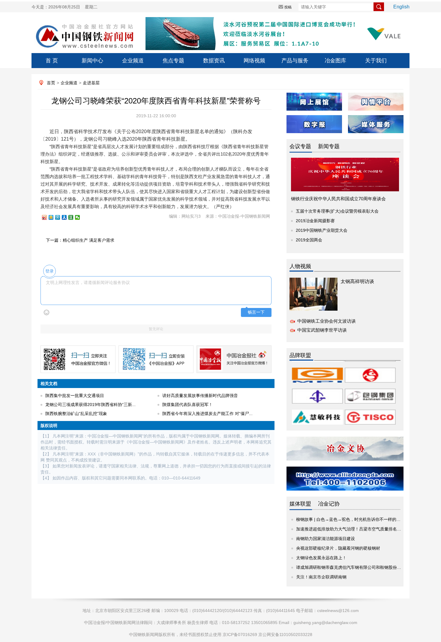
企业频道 (133, 61)
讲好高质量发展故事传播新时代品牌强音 (200, 395)
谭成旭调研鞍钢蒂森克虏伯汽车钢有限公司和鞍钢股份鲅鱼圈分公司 (359, 567)
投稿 (288, 7)
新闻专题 (329, 146)
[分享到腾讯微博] (60, 217)
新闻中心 (92, 61)
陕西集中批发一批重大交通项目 (74, 395)
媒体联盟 (300, 504)
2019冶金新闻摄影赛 (315, 220)
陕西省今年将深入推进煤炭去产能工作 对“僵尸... (207, 413)
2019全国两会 (309, 239)
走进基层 (91, 82)
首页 (51, 82)
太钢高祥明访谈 (357, 281)
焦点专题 (173, 61)
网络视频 (254, 61)
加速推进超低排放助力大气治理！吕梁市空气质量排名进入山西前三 (359, 529)
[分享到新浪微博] (47, 217)
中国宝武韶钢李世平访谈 (322, 330)
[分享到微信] (80, 217)
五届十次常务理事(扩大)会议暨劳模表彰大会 (337, 211)
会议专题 (300, 146)
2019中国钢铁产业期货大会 (321, 230)
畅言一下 (256, 312)
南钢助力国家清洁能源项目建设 (325, 538)
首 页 (52, 61)
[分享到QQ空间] (54, 217)
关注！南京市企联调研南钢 (321, 577)
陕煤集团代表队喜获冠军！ (187, 404)
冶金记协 (329, 504)
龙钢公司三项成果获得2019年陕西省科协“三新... (90, 404)
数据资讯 (214, 61)
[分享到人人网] (67, 217)
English (401, 6)
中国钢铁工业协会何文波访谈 (326, 321)
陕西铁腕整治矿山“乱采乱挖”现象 (76, 413)
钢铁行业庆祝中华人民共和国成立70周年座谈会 (338, 198)
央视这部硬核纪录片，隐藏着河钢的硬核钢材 (338, 548)
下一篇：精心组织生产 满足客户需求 (80, 240)
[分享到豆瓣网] (73, 217)
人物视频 (300, 266)
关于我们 (376, 61)
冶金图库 (335, 61)
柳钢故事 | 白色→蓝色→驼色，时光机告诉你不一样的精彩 (350, 519)
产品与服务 (294, 61)
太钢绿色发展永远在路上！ (321, 557)
